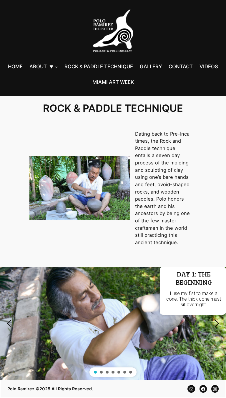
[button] (9, 323)
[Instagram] (215, 388)
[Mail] (191, 388)
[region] (113, 323)
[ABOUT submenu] (56, 66)
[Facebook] (203, 388)
